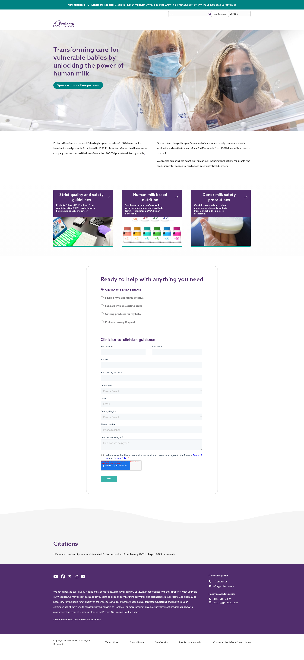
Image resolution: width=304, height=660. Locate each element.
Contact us (220, 14)
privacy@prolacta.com (225, 602)
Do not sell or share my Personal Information (77, 619)
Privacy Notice (110, 611)
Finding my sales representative (124, 297)
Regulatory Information (190, 642)
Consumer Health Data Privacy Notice (232, 642)
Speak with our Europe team (78, 85)
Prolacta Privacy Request (120, 322)
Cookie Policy (131, 611)
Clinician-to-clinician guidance (123, 289)
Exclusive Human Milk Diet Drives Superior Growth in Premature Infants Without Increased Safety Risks (152, 4)
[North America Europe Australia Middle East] (239, 14)
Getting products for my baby (123, 314)
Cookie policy (161, 642)
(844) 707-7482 (222, 598)
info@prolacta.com (223, 586)
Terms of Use (111, 642)
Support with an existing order (123, 306)
